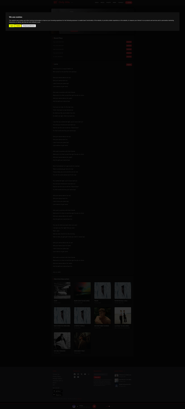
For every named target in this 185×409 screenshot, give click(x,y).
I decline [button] (18, 25)
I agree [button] (12, 25)
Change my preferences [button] (29, 25)
